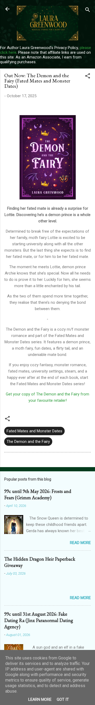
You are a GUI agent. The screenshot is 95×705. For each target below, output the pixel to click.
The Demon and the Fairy (28, 441)
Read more (80, 542)
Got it (63, 699)
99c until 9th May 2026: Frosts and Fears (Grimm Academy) (37, 494)
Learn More (39, 699)
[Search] (87, 11)
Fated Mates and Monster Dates (34, 431)
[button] (87, 77)
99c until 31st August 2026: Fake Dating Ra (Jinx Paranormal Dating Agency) (38, 620)
